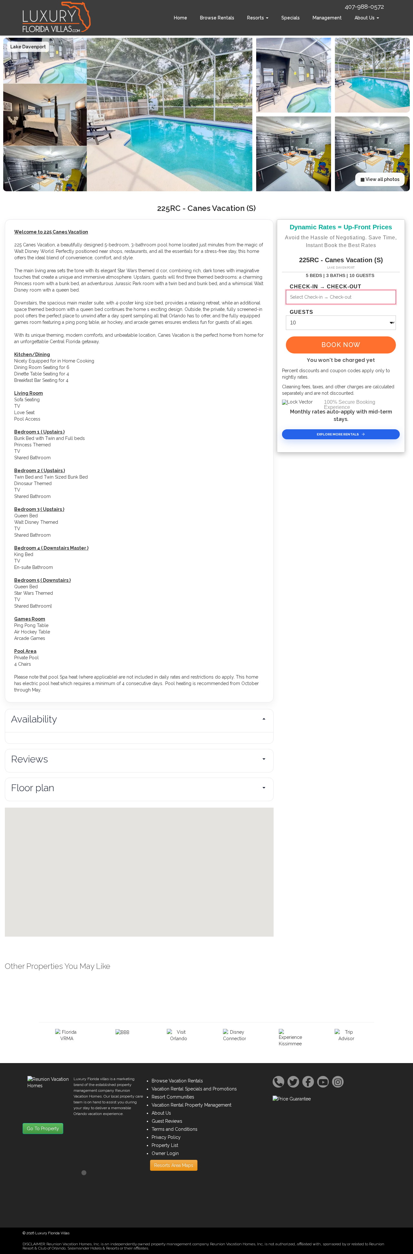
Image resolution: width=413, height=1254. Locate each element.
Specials (290, 17)
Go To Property (43, 1128)
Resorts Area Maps (173, 1165)
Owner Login (165, 1153)
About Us (161, 1113)
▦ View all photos (379, 179)
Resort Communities (173, 1097)
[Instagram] (338, 1082)
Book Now (340, 345)
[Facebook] (308, 1082)
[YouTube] (323, 1082)
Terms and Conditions (174, 1129)
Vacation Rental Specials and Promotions (194, 1088)
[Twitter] (293, 1082)
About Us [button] (365, 17)
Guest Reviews (167, 1121)
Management (327, 17)
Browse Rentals (217, 17)
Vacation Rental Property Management (191, 1105)
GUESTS (301, 312)
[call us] (278, 1082)
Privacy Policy (166, 1137)
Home (180, 17)
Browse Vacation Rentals (177, 1080)
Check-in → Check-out (325, 286)
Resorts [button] (256, 17)
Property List (165, 1145)
